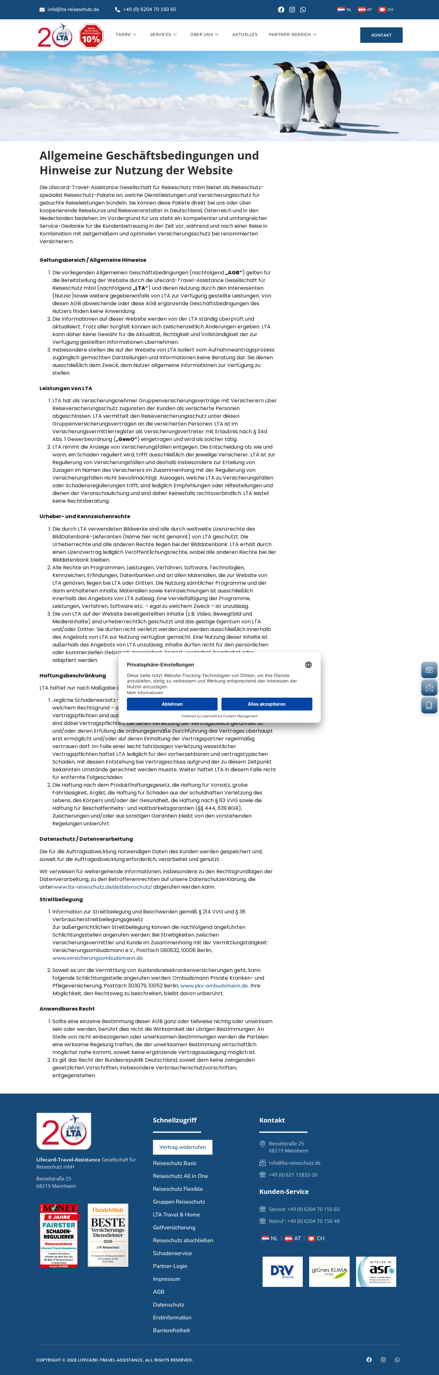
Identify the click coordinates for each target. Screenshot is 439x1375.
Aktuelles (245, 35)
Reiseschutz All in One (180, 1176)
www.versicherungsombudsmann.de (97, 958)
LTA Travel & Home (176, 1214)
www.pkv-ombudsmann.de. (214, 985)
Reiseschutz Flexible (178, 1189)
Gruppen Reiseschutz (179, 1201)
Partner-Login (170, 1266)
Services (160, 35)
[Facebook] (281, 9)
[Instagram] (292, 9)
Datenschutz (168, 1304)
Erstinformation (172, 1317)
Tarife (123, 35)
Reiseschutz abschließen (183, 1240)
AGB (159, 1292)
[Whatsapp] (303, 9)
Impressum (166, 1279)
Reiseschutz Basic (175, 1163)
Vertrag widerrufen (182, 1147)
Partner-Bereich (290, 35)
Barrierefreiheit (171, 1330)
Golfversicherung (174, 1227)
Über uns (201, 35)
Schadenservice (172, 1253)
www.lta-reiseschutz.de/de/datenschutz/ (102, 887)
